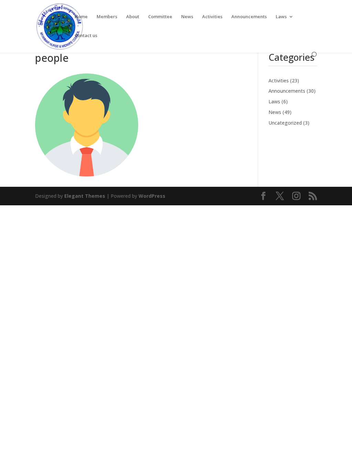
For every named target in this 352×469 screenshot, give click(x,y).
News (187, 17)
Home (81, 17)
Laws (281, 17)
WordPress (152, 196)
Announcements (249, 17)
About (132, 17)
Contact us (86, 35)
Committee (160, 17)
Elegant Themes (84, 196)
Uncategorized (285, 122)
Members (107, 17)
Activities (212, 17)
